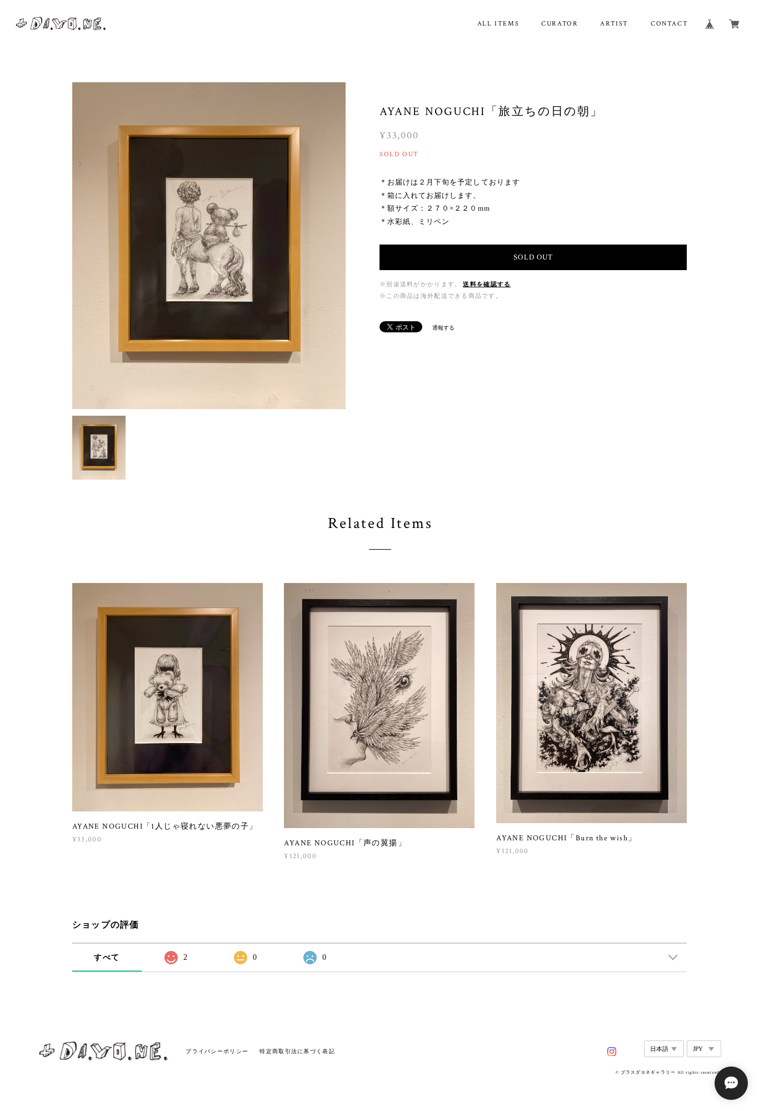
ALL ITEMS (498, 23)
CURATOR (559, 23)
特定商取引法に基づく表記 (296, 1051)
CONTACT (669, 23)
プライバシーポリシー (217, 1051)
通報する (443, 328)
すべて (106, 957)
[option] (209, 245)
